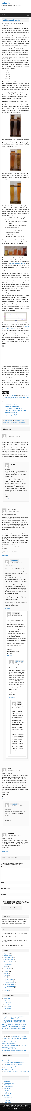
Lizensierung (8, 1004)
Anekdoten (8, 964)
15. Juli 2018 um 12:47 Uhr (14, 511)
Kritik (25, 1021)
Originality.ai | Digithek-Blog (11, 1045)
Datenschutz (8, 1001)
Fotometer (15, 422)
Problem (23, 1024)
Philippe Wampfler (8, 1041)
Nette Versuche (8, 420)
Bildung (14, 1017)
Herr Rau (6, 1090)
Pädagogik (6, 975)
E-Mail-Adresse (5, 888)
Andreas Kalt (7, 1081)
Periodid (5, 424)
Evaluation (15, 1020)
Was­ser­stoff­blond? (10, 416)
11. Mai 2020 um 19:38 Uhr (16, 805)
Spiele (5, 977)
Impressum (8, 1002)
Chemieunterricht (8, 957)
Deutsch (14, 1018)
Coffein (4, 422)
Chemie (22, 420)
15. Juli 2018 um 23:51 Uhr (16, 562)
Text (17, 1026)
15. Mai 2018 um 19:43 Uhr (14, 436)
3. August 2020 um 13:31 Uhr (14, 835)
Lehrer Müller (7, 1093)
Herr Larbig (7, 1088)
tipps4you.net (7, 1006)
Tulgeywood (7, 1100)
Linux (5, 970)
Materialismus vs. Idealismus (19, 1036)
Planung (18, 1024)
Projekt (4, 1026)
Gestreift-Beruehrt (8, 1086)
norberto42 (7, 1095)
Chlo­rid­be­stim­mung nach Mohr (14, 408)
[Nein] (29, 1107)
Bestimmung (17, 420)
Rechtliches (7, 998)
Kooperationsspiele (10, 986)
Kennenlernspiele (9, 984)
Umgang (23, 1026)
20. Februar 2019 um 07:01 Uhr (17, 466)
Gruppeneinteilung (9, 982)
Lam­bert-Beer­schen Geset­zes (17, 263)
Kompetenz (16, 1021)
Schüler (13, 1026)
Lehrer (3, 1022)
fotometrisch (22, 422)
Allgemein (6, 953)
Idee (24, 1020)
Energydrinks (10, 422)
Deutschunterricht (8, 962)
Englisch (6, 966)
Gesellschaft (7, 968)
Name (3, 882)
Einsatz (23, 1018)
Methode (19, 1022)
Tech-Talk (6, 990)
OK (15, 1108)
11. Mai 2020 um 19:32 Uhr (14, 770)
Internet (10, 1021)
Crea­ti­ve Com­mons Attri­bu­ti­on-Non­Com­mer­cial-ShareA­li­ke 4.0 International (15, 397)
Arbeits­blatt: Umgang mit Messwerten (16, 414)
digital (20, 1018)
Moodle (6, 973)
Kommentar (4, 866)
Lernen (6, 1022)
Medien (15, 1022)
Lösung (12, 1022)
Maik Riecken (17, 23)
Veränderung (15, 1028)
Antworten (5, 459)
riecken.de (5, 3)
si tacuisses (7, 1098)
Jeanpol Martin (8, 1092)
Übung (23, 1028)
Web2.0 (19, 1028)
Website (3, 894)
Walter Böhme (7, 1102)
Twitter (19, 1026)
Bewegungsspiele (9, 979)
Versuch (11, 1028)
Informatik (4, 1021)
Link (9, 1022)
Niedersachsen (13, 1024)
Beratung (10, 1017)
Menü (3, 14)
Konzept (21, 1021)
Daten (3, 1018)
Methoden (6, 971)
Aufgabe (5, 1017)
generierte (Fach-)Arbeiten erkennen (13, 1062)
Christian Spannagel (9, 1083)
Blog (17, 1017)
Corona (26, 1017)
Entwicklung (5, 1020)
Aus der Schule (7, 955)
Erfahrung (10, 1020)
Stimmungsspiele (9, 988)
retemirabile (7, 1048)
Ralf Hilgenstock (8, 1097)
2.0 (2, 1017)
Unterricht (5, 1028)
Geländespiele (8, 981)
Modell (23, 1022)
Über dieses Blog (8, 1008)
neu (8, 1024)
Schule (9, 1026)
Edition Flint (7, 1085)
